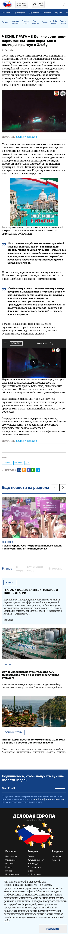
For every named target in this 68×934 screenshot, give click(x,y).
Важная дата (25, 22)
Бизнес (5, 22)
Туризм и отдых (13, 732)
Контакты (56, 856)
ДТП (27, 463)
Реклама (56, 860)
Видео (44, 22)
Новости (6, 13)
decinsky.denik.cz (26, 136)
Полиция (18, 463)
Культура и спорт (15, 22)
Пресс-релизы (63, 22)
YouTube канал (53, 22)
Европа (58, 13)
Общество (7, 463)
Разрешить (53, 928)
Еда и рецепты (35, 22)
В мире (8, 871)
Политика (47, 13)
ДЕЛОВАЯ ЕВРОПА (34, 816)
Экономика (34, 13)
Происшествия (12, 874)
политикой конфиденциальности (45, 799)
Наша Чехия (19, 13)
